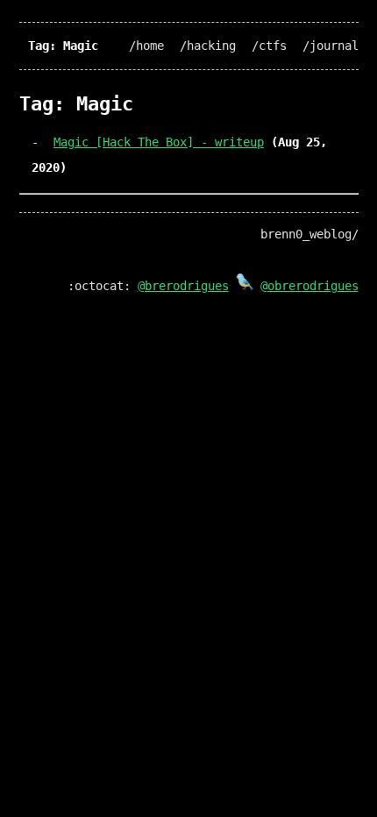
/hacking (208, 46)
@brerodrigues (183, 286)
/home (146, 46)
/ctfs (269, 46)
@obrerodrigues (309, 286)
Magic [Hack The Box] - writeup (158, 142)
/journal (330, 46)
